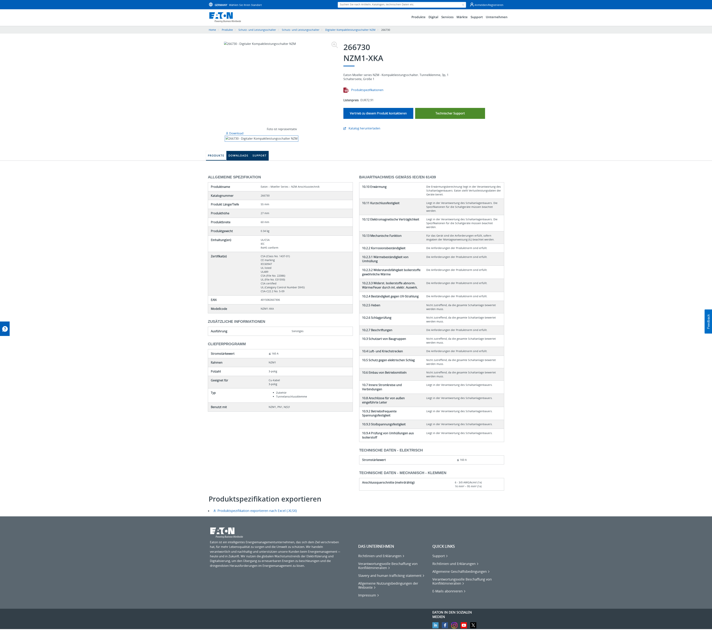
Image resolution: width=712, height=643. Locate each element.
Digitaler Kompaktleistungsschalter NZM (350, 30)
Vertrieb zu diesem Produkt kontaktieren (378, 113)
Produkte (227, 30)
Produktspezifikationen (366, 90)
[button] (708, 321)
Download (235, 133)
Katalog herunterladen (364, 128)
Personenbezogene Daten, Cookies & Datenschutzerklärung (251, 638)
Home (212, 30)
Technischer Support (450, 113)
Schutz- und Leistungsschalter (257, 30)
